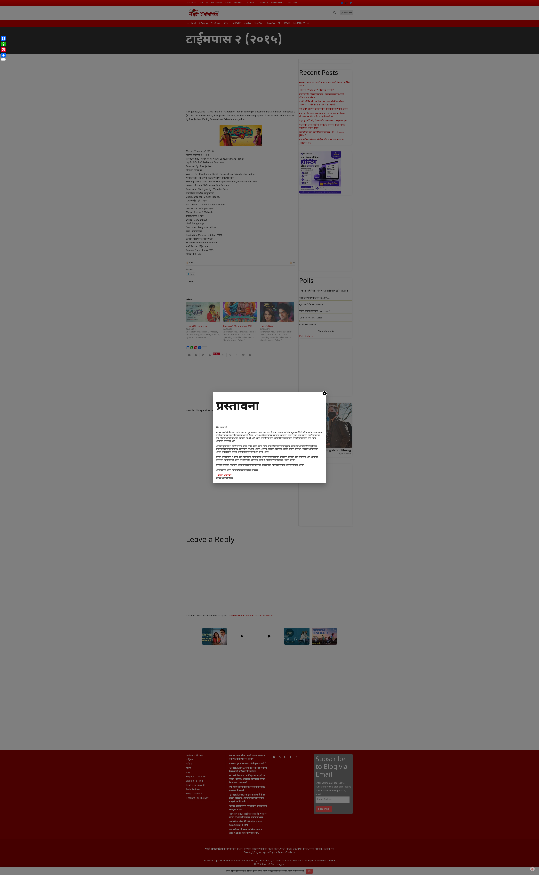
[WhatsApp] (3, 44)
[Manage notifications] (532, 869)
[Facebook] (3, 38)
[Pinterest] (3, 49)
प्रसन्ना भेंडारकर (224, 475)
